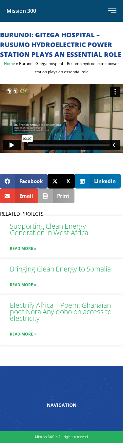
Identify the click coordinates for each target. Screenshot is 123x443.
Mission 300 (21, 10)
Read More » (23, 248)
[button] (24, 181)
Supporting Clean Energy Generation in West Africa (49, 229)
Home (9, 63)
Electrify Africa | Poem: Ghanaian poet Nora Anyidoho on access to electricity (61, 312)
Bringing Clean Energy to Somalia (60, 268)
